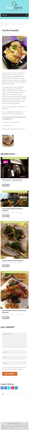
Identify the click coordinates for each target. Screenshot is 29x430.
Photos (25, 426)
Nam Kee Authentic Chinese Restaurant (12, 260)
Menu (3, 15)
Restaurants (8, 24)
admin (3, 33)
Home (2, 24)
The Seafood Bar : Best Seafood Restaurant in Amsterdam (14, 311)
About (3, 426)
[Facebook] (2, 387)
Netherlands (15, 24)
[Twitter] (9, 387)
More (4, 185)
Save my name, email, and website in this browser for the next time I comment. (14, 368)
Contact (9, 426)
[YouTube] (12, 387)
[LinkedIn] (5, 387)
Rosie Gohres (18, 423)
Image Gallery (17, 426)
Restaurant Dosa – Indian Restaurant (12, 180)
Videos (12, 428)
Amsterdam (21, 24)
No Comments (19, 182)
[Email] (16, 387)
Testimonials (5, 428)
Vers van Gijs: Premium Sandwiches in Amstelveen (12, 209)
